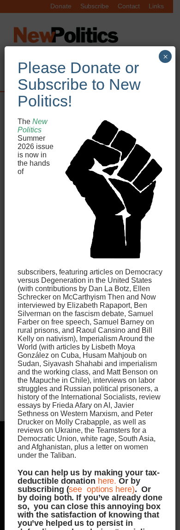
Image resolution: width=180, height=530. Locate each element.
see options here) (101, 489)
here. (107, 481)
